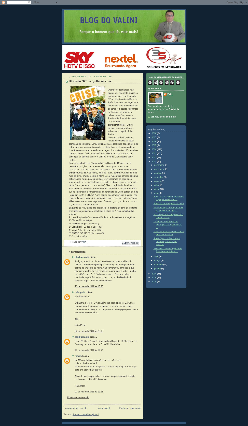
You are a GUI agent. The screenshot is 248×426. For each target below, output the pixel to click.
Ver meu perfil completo (163, 117)
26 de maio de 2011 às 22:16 (89, 331)
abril (156, 256)
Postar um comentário (78, 397)
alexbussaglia (82, 257)
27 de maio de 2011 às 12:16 (89, 392)
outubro (158, 173)
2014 (154, 149)
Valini (169, 94)
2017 (154, 137)
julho (156, 185)
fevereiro (158, 264)
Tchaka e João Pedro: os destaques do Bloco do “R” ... (168, 225)
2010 (154, 274)
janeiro (157, 269)
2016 (154, 141)
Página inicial (103, 408)
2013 (154, 153)
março (157, 260)
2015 (154, 145)
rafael (78, 356)
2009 (154, 277)
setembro (159, 177)
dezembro (159, 165)
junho (157, 189)
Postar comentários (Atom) (86, 414)
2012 (154, 157)
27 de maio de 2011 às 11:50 (89, 350)
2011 (154, 161)
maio (157, 193)
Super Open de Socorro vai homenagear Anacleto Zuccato (167, 241)
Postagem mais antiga (130, 408)
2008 (154, 282)
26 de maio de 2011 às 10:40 (89, 286)
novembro (159, 169)
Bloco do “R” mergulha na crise (169, 203)
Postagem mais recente (75, 408)
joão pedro (80, 292)
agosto (157, 181)
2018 (154, 133)
